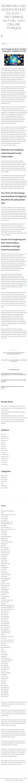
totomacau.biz (4, 614)
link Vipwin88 (4, 685)
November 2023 (5, 438)
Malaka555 (3, 545)
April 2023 (3, 446)
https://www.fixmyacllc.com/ (8, 529)
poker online (4, 562)
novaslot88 (3, 525)
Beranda (3, 43)
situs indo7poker (5, 616)
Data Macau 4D (4, 572)
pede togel (3, 571)
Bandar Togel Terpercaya (7, 636)
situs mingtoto (4, 663)
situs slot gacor (4, 612)
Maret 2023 (4, 448)
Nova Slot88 (4, 587)
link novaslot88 (5, 549)
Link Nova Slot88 (5, 583)
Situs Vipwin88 (4, 540)
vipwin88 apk (4, 691)
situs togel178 (4, 516)
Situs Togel (3, 638)
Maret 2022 (4, 462)
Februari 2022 (4, 464)
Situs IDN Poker (5, 567)
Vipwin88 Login (5, 669)
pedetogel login (5, 678)
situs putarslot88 (5, 622)
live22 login (4, 652)
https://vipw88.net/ (5, 527)
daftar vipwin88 (5, 602)
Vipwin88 (3, 598)
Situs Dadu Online (12, 721)
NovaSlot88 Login (5, 585)
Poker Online (4, 479)
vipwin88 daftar (5, 580)
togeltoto (3, 634)
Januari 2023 (4, 452)
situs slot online (5, 618)
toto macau (3, 671)
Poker (2, 512)
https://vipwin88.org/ (6, 536)
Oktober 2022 (4, 458)
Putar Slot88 (4, 531)
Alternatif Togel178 (5, 672)
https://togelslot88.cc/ (6, 578)
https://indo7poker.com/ (7, 522)
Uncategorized (4, 487)
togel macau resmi (5, 551)
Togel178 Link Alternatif (7, 600)
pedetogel (3, 682)
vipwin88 (3, 603)
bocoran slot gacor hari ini (7, 640)
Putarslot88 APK (5, 687)
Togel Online (19, 46)
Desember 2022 (5, 454)
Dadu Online (4, 569)
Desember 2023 (5, 436)
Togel (2, 483)
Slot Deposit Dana (5, 667)
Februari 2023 (4, 450)
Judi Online (3, 477)
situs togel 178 (4, 645)
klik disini (3, 643)
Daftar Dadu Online (6, 574)
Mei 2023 (3, 444)
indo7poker (4, 565)
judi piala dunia (5, 694)
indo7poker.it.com (5, 662)
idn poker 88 (4, 620)
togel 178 (3, 651)
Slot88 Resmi (4, 538)
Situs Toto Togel (5, 547)
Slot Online (3, 481)
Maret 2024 (4, 434)
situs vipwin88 (4, 665)
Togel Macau (4, 560)
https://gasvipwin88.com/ (7, 609)
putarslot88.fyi (4, 591)
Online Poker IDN (5, 552)
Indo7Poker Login (5, 563)
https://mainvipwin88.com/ (7, 605)
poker (2, 649)
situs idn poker (4, 554)
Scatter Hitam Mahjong (7, 660)
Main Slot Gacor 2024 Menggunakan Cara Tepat (13, 406)
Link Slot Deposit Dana (6, 542)
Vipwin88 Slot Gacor (6, 631)
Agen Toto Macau (5, 632)
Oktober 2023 (4, 440)
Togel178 (3, 582)
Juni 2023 (3, 442)
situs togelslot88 (5, 623)
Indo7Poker (4, 556)
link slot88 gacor (5, 625)
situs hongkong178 (5, 647)
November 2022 (5, 456)
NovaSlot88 (4, 594)
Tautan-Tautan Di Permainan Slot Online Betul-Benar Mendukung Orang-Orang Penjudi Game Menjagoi (12, 421)
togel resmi (4, 676)
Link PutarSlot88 (5, 589)
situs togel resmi (5, 611)
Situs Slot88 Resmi (5, 658)
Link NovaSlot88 (5, 592)
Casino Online (4, 475)
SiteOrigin (21, 780)
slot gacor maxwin (5, 627)
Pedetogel (3, 702)
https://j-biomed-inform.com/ (8, 514)
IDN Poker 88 (4, 543)
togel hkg (24, 283)
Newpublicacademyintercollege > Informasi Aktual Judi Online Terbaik (14, 17)
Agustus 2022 (4, 460)
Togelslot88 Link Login (6, 523)
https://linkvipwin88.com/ (7, 607)
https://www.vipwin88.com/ (8, 511)
